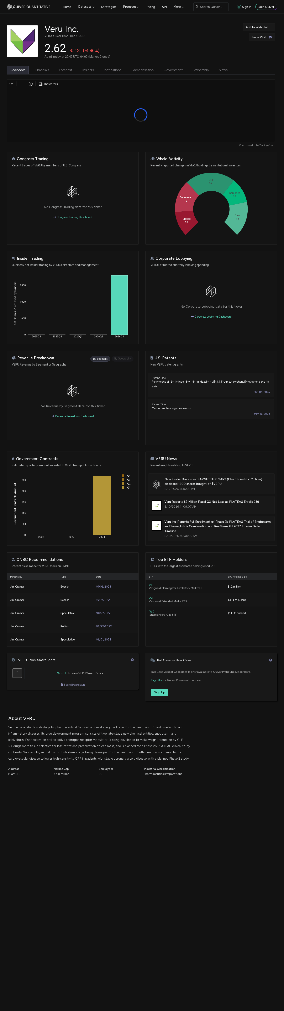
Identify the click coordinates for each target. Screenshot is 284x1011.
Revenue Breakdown (35, 358)
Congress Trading (32, 159)
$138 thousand (237, 613)
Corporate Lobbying (174, 258)
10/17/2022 (103, 613)
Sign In (246, 7)
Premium (129, 7)
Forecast (65, 70)
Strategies (108, 7)
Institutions (112, 70)
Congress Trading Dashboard (74, 217)
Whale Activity (169, 159)
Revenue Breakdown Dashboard (74, 416)
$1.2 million (234, 586)
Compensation (142, 70)
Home (67, 7)
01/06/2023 (103, 586)
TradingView (266, 145)
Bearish (65, 586)
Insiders (88, 70)
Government (173, 70)
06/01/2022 (103, 639)
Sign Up (62, 673)
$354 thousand (237, 600)
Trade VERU (259, 37)
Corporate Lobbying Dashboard (213, 316)
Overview (18, 70)
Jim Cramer (17, 586)
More (177, 7)
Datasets (84, 7)
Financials (42, 70)
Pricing (150, 7)
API (164, 7)
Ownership (201, 70)
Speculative (68, 613)
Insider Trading (30, 258)
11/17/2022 (103, 600)
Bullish (65, 626)
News (223, 70)
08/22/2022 (104, 626)
